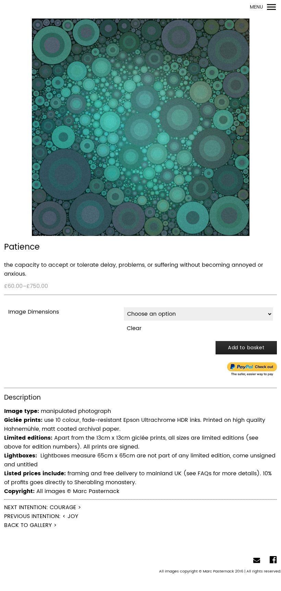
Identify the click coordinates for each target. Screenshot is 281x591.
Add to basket (246, 348)
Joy (73, 516)
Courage (63, 507)
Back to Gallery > (30, 525)
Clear (134, 328)
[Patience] (140, 127)
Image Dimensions (33, 311)
